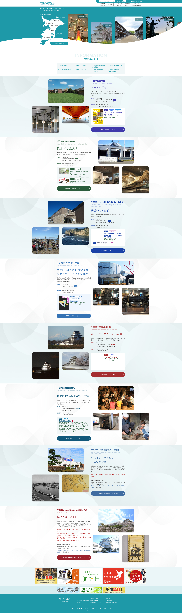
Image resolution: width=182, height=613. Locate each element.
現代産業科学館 (94, 600)
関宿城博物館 (109, 600)
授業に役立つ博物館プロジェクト (136, 4)
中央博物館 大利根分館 (96, 602)
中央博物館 (108, 598)
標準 (124, 1)
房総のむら (79, 602)
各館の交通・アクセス (137, 1)
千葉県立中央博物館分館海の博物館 (98, 66)
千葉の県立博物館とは (102, 4)
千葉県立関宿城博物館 (65, 69)
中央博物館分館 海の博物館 (83, 600)
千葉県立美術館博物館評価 (118, 4)
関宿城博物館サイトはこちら (108, 374)
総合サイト (65, 601)
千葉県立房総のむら (81, 69)
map (115, 99)
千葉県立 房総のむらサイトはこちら (74, 438)
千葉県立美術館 (63, 65)
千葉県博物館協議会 (127, 4)
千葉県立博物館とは (59, 43)
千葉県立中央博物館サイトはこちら (74, 188)
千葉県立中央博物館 (81, 65)
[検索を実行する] (113, 1)
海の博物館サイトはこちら (108, 250)
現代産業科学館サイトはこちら (74, 316)
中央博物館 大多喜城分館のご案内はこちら (74, 557)
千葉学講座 (109, 4)
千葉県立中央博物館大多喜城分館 (114, 70)
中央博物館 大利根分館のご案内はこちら (108, 493)
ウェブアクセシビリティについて (79, 608)
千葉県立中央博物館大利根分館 (97, 70)
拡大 (127, 1)
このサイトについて (96, 608)
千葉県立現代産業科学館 (115, 65)
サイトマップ (107, 608)
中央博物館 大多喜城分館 (111, 602)
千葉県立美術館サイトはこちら (108, 129)
